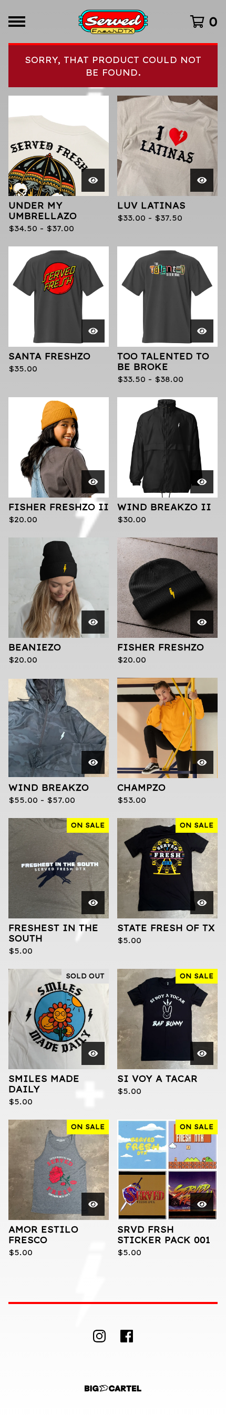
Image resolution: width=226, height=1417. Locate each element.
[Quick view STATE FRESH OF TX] (201, 902)
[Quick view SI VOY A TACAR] (201, 1053)
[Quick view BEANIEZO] (93, 622)
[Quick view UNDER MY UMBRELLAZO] (93, 180)
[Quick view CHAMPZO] (201, 762)
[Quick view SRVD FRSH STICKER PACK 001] (201, 1204)
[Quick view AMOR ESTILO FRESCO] (93, 1204)
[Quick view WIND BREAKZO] (93, 762)
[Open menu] (16, 21)
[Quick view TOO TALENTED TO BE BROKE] (201, 331)
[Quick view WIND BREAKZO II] (201, 481)
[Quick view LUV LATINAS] (201, 180)
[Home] (113, 21)
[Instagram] (99, 1336)
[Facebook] (127, 1336)
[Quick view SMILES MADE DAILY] (93, 1053)
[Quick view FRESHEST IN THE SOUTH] (93, 902)
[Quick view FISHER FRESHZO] (201, 622)
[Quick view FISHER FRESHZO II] (93, 481)
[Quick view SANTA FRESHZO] (93, 331)
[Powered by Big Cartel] (113, 1388)
